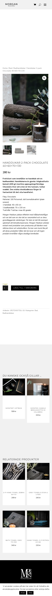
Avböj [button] (30, 593)
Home (5, 68)
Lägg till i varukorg (25, 288)
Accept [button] (23, 593)
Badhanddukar (19, 68)
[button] (44, 78)
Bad (10, 68)
